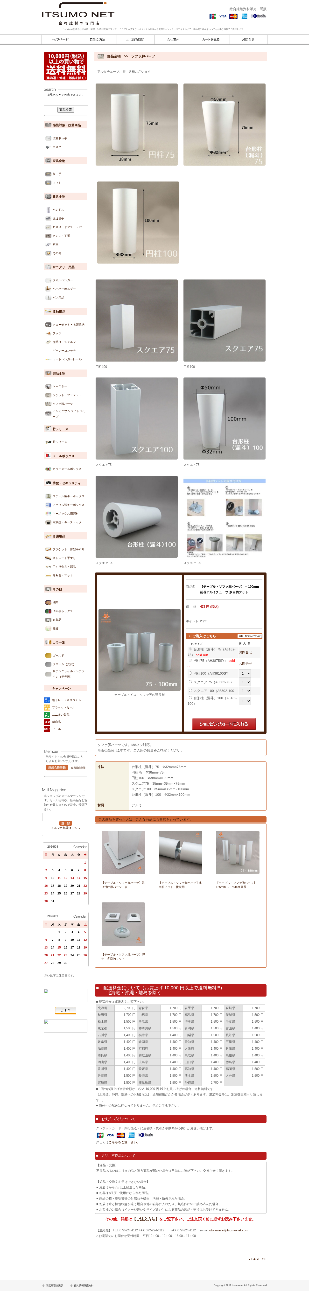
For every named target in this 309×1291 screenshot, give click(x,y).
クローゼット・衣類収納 (68, 324)
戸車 (55, 244)
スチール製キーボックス (68, 496)
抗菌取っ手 (60, 138)
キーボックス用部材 (66, 513)
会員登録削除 (78, 767)
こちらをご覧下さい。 (124, 1142)
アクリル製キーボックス (68, 505)
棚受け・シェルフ (64, 342)
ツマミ (57, 182)
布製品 (57, 619)
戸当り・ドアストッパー (68, 227)
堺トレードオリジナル (66, 700)
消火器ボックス (63, 611)
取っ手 (57, 174)
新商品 (56, 722)
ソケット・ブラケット (67, 395)
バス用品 (58, 297)
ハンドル (58, 209)
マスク (57, 147)
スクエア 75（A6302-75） (214, 682)
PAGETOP (259, 1259)
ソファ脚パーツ (63, 403)
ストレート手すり (64, 558)
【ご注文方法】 (145, 1219)
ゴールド (58, 655)
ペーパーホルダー (64, 289)
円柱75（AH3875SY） (211, 661)
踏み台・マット (63, 575)
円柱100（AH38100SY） (213, 673)
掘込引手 (58, 218)
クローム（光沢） (64, 664)
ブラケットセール (63, 707)
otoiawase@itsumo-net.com (228, 1230)
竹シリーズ (60, 442)
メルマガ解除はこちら (65, 828)
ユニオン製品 (61, 714)
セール (56, 729)
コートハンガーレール (67, 359)
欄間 (55, 602)
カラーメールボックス (67, 469)
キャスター (60, 386)
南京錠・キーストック (67, 522)
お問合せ (245, 652)
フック (57, 333)
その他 (57, 253)
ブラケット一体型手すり (68, 549)
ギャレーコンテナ (64, 350)
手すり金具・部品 (64, 566)
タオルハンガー (63, 280)
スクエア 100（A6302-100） (216, 691)
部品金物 (114, 56)
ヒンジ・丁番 (61, 235)
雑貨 (55, 628)
